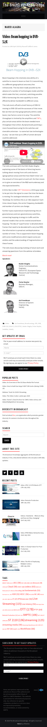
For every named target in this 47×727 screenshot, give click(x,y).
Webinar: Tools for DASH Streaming (14, 392)
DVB (39, 323)
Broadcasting (29, 323)
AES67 (5, 583)
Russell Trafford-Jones (29, 46)
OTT (27, 609)
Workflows (27, 628)
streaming (34, 620)
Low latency (29, 604)
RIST (20, 615)
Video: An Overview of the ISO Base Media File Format (20, 382)
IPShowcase (25, 599)
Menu (23, 16)
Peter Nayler (37, 326)
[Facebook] (10, 472)
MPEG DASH (9, 610)
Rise (14, 415)
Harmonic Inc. (7, 594)
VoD (4, 629)
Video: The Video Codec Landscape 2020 (16, 396)
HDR (16, 594)
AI (11, 583)
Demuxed (6, 590)
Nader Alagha (27, 326)
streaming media (12, 624)
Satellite (5, 329)
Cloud (12, 586)
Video (7, 323)
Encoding (19, 591)
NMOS (16, 610)
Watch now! (7, 255)
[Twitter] (4, 472)
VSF (10, 629)
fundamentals (32, 590)
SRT (40, 615)
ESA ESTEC (18, 326)
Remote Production (10, 615)
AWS (30, 583)
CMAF (20, 587)
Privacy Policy (33, 363)
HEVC (24, 594)
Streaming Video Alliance (30, 625)
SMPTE (30, 615)
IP (14, 599)
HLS (31, 594)
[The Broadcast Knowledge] (23, 6)
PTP (38, 609)
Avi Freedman (19, 323)
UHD (40, 625)
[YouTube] (22, 472)
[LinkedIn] (16, 472)
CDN (4, 587)
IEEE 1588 (8, 599)
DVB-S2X (5, 326)
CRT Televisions (24, 190)
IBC (37, 594)
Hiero (19, 724)
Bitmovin (37, 583)
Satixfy (11, 329)
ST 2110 (16, 620)
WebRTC (16, 629)
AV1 (17, 582)
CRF (36, 323)
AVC (24, 583)
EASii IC (11, 326)
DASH (38, 587)
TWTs (38, 118)
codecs (30, 586)
